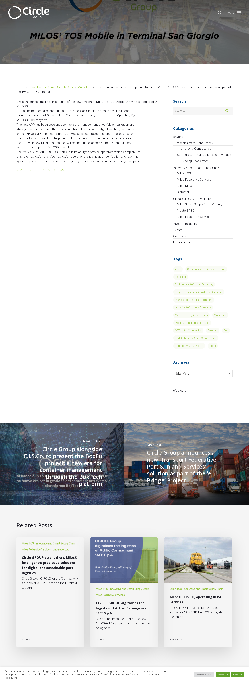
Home (20, 87)
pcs (226, 330)
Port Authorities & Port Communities (196, 338)
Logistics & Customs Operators (193, 307)
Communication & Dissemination (206, 269)
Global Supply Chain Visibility (192, 199)
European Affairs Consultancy (193, 143)
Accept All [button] (223, 674)
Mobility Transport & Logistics (192, 322)
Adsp (178, 269)
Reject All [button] (237, 674)
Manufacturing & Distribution (191, 315)
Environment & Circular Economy (194, 284)
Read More (11, 677)
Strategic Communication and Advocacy (204, 154)
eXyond (178, 137)
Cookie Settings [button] (204, 674)
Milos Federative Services (194, 179)
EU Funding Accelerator (192, 161)
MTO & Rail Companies (188, 330)
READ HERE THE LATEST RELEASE (41, 170)
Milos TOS (84, 87)
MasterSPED (186, 210)
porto (212, 345)
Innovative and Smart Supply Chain (51, 87)
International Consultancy (194, 148)
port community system (189, 345)
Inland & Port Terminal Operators (193, 299)
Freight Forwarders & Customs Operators (199, 292)
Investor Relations (185, 224)
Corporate (180, 236)
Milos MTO (184, 186)
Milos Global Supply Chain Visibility (199, 204)
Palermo (212, 330)
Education (181, 276)
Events (177, 230)
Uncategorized (182, 242)
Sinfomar (183, 192)
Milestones (220, 315)
